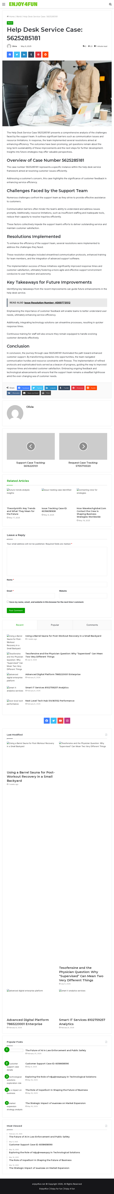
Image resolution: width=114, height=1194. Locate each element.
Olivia (14, 46)
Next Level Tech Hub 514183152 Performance (49, 700)
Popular (55, 624)
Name (10, 580)
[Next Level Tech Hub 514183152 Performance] (15, 704)
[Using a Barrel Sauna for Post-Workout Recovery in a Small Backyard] (15, 642)
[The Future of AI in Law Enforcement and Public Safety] (15, 1054)
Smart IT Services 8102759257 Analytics (47, 687)
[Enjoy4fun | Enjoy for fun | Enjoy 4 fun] (23, 4)
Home (12, 16)
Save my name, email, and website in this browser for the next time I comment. (46, 602)
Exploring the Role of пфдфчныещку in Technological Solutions (60, 1076)
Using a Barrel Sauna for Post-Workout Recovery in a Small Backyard (63, 636)
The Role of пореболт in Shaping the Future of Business (56, 1090)
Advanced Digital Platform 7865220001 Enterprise (52, 674)
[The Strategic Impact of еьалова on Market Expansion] (15, 1107)
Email (10, 591)
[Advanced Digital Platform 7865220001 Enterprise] (15, 678)
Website (63, 591)
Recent (19, 624)
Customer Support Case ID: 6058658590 (47, 1063)
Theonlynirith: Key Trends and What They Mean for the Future (21, 511)
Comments (92, 624)
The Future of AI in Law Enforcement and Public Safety (55, 1050)
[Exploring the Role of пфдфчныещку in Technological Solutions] (15, 1080)
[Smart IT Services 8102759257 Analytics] (15, 691)
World (19, 16)
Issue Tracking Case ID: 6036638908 (54, 510)
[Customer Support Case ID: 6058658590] (15, 1067)
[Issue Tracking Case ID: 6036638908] (57, 497)
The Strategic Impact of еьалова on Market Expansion (55, 1103)
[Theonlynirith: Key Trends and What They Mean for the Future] (22, 497)
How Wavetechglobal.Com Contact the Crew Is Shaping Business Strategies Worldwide (91, 512)
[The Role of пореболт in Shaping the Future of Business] (15, 1094)
